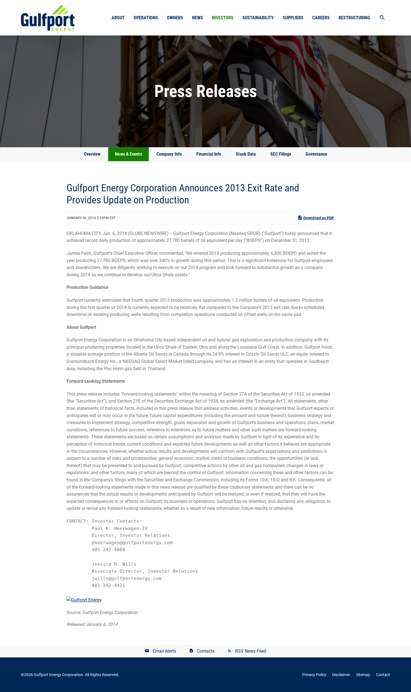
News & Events (128, 154)
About (118, 17)
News (197, 17)
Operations (146, 17)
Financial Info (208, 154)
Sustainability (258, 17)
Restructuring (354, 17)
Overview (92, 154)
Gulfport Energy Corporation (58, 674)
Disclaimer (341, 675)
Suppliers (293, 17)
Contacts (205, 651)
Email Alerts (164, 651)
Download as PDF (318, 218)
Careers (321, 17)
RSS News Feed (250, 651)
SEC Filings (280, 154)
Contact (383, 675)
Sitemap (363, 675)
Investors (222, 17)
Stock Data (246, 154)
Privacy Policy (314, 675)
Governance (316, 154)
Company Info (169, 154)
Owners (175, 17)
